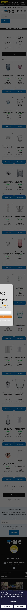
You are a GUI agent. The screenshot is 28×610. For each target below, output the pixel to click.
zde (2, 598)
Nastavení (13, 601)
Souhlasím (20, 606)
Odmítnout (7, 606)
